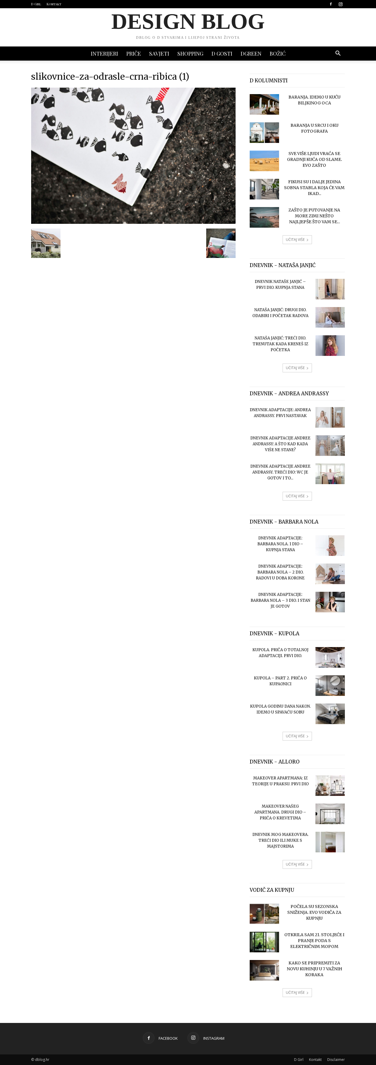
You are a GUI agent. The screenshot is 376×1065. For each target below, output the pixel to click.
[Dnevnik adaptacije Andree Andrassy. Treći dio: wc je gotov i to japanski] (330, 474)
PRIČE (133, 53)
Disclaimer (336, 1059)
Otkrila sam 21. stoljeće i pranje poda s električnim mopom (314, 940)
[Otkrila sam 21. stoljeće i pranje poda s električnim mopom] (264, 942)
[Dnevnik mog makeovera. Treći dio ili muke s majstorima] (330, 842)
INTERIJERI (104, 53)
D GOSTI (222, 53)
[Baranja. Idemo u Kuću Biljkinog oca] (264, 104)
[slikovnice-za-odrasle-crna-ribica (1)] (133, 222)
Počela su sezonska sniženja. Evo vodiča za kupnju (314, 912)
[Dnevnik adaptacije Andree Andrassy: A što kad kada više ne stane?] (330, 445)
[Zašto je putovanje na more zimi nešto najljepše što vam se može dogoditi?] (264, 217)
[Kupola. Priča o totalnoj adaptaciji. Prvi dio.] (330, 657)
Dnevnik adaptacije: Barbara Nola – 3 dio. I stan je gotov (280, 600)
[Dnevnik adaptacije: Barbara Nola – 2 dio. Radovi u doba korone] (330, 574)
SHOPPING (190, 53)
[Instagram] (340, 4)
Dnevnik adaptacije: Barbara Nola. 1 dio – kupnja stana (280, 544)
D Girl (36, 4)
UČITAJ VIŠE (295, 239)
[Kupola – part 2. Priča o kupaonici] (330, 685)
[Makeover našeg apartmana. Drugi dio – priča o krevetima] (330, 814)
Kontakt (54, 4)
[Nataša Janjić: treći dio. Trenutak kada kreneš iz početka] (330, 345)
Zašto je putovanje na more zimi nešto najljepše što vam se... (314, 215)
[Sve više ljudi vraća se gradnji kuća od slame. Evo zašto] (264, 161)
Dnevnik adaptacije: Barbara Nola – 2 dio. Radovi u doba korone (280, 572)
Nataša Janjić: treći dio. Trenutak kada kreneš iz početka (280, 344)
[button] (338, 54)
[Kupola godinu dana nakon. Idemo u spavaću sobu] (330, 714)
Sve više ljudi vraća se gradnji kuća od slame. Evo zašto (314, 159)
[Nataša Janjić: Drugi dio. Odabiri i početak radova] (330, 317)
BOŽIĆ (278, 53)
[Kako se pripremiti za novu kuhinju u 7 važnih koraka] (264, 970)
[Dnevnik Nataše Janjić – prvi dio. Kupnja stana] (330, 289)
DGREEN (251, 53)
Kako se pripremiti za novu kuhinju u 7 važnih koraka (314, 968)
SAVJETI (159, 53)
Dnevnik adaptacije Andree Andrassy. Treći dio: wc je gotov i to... (280, 472)
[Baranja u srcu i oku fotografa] (264, 132)
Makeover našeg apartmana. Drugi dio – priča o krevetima (280, 812)
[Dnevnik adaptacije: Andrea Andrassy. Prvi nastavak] (330, 417)
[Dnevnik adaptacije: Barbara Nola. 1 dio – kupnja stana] (330, 545)
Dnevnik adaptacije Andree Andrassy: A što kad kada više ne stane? (280, 444)
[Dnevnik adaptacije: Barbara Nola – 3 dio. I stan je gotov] (330, 602)
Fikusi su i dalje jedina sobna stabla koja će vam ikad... (314, 187)
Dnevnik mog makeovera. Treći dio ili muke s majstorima (280, 840)
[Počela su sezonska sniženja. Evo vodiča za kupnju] (264, 914)
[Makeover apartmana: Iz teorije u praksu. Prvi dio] (330, 785)
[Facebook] (330, 4)
